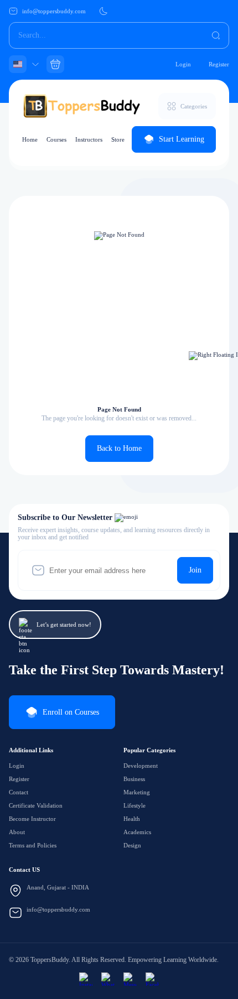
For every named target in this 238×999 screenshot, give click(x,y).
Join (195, 570)
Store (118, 139)
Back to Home (119, 448)
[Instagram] (85, 979)
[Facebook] (152, 979)
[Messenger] (130, 979)
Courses (56, 139)
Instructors (88, 139)
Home (30, 139)
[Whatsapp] (108, 979)
